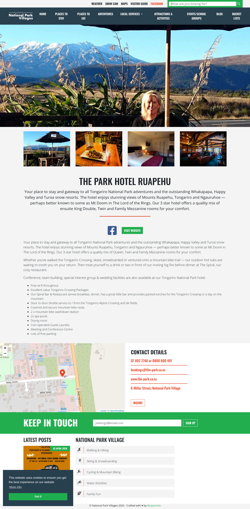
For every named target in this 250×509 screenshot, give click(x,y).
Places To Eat (83, 16)
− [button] (5, 353)
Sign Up (190, 423)
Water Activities (92, 483)
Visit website (132, 230)
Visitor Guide (139, 3)
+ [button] (5, 348)
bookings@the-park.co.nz (148, 369)
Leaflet (103, 410)
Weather (97, 3)
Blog (220, 14)
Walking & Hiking (93, 450)
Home (43, 14)
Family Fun (89, 494)
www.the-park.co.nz (144, 379)
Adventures (105, 14)
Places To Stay (61, 16)
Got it (38, 496)
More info (15, 487)
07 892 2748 (139, 360)
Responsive (154, 505)
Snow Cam (111, 3)
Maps (124, 3)
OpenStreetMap (117, 410)
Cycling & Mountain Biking (99, 472)
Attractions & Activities (163, 16)
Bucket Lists (236, 16)
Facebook (157, 3)
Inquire (138, 403)
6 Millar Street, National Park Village (155, 388)
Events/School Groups (196, 16)
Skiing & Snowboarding (97, 461)
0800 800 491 (162, 360)
